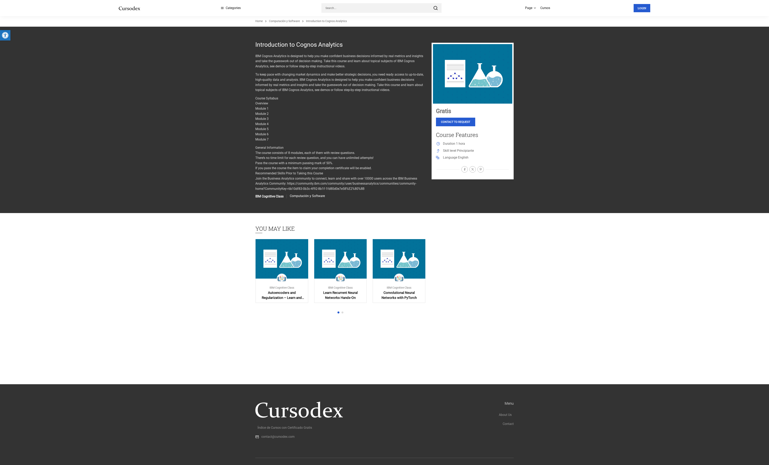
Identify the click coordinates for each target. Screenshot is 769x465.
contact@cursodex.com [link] (278, 437)
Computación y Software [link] (284, 21)
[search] (436, 8)
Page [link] (528, 8)
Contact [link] (508, 424)
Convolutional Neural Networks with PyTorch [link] (399, 295)
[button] (338, 312)
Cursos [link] (545, 8)
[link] (5, 35)
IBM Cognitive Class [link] (282, 287)
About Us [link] (505, 415)
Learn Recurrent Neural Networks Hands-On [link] (340, 295)
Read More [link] (282, 258)
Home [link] (259, 21)
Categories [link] (233, 8)
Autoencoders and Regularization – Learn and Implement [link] (282, 295)
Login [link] (642, 8)
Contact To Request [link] (455, 121)
